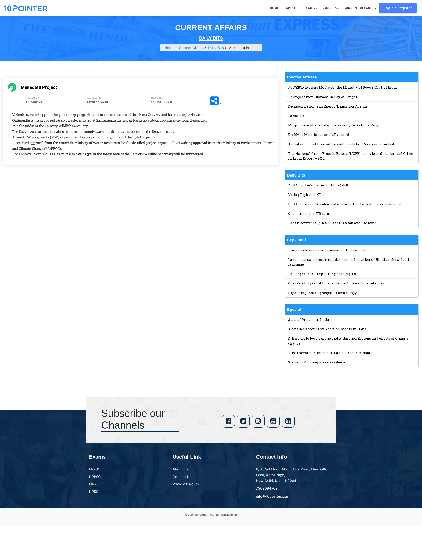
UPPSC (95, 476)
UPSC (94, 491)
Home (274, 8)
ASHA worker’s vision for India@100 (318, 185)
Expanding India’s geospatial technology (322, 292)
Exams (309, 8)
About (291, 8)
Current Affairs (359, 8)
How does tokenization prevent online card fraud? (330, 250)
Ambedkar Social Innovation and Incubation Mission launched (341, 144)
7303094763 (267, 488)
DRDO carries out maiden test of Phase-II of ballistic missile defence (344, 204)
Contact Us (182, 476)
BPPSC (94, 469)
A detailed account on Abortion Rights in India (327, 329)
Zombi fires (297, 115)
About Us (180, 469)
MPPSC (95, 484)
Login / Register (398, 8)
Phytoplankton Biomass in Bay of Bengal (322, 97)
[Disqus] (141, 232)
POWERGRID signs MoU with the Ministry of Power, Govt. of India (342, 87)
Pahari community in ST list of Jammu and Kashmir (332, 223)
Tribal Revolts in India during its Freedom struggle (330, 352)
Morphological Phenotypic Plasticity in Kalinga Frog (333, 125)
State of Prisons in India (308, 319)
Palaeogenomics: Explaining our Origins (322, 274)
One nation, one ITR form (309, 213)
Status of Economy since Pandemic (317, 362)
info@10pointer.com (272, 496)
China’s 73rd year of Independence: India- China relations (336, 283)
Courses (329, 8)
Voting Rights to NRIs (306, 194)
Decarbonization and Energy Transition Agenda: (328, 106)
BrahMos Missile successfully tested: (319, 134)
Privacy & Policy (186, 484)
